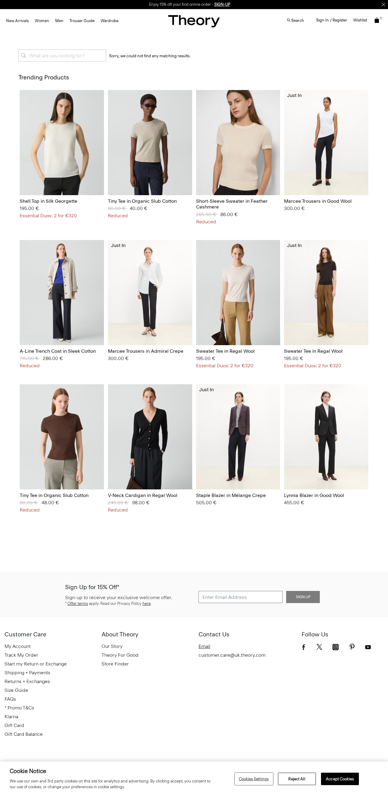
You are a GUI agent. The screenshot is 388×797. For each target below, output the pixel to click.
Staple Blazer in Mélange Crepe (231, 495)
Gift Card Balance (24, 734)
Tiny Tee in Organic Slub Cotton (142, 201)
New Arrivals (17, 20)
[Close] (383, 4)
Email (204, 646)
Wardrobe (110, 20)
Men (59, 20)
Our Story (112, 646)
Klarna (11, 716)
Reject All (296, 778)
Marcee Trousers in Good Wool (318, 201)
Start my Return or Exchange (36, 664)
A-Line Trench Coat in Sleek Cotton (58, 351)
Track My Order (21, 655)
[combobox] (62, 55)
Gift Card (14, 725)
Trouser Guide (82, 20)
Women (42, 20)
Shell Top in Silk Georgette (48, 201)
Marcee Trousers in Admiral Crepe (145, 351)
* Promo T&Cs (19, 708)
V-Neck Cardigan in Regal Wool (142, 495)
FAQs (10, 699)
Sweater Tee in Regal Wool (225, 351)
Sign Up (303, 597)
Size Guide (16, 690)
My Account (18, 646)
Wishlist (360, 20)
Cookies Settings (254, 778)
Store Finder (115, 664)
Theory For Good (120, 655)
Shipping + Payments (27, 672)
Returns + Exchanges (27, 681)
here (146, 603)
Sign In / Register (331, 20)
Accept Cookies (340, 778)
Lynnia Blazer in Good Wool (314, 495)
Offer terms (78, 603)
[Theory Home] (194, 21)
